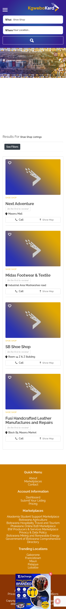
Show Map (48, 219)
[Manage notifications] (58, 601)
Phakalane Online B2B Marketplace (33, 526)
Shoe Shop (11, 198)
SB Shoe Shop (18, 346)
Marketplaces (33, 481)
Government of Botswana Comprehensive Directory (33, 540)
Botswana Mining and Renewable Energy (33, 535)
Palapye (33, 564)
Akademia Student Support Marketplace (33, 516)
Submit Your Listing (33, 500)
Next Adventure (19, 203)
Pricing (33, 503)
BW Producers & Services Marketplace (33, 529)
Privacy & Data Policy (33, 532)
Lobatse (33, 567)
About (33, 478)
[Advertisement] (33, 111)
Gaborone (33, 555)
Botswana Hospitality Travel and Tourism (33, 523)
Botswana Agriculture (33, 519)
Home (25, 51)
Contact (33, 484)
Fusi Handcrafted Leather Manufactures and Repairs (29, 420)
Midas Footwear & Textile (28, 275)
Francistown (33, 558)
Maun (33, 561)
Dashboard (33, 497)
